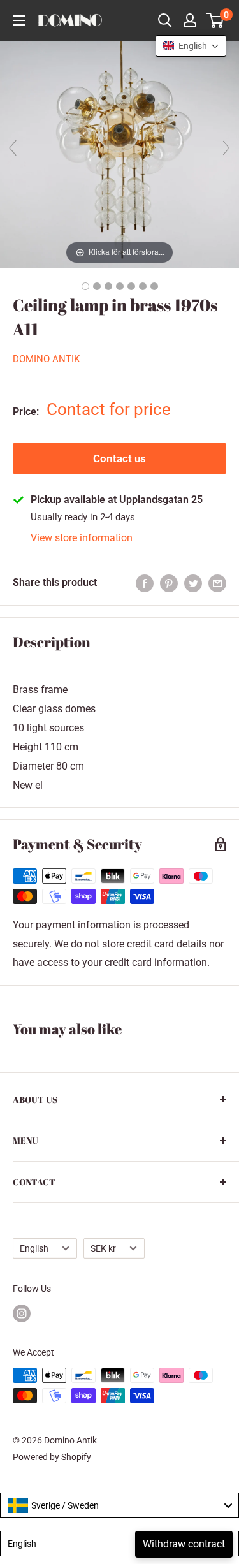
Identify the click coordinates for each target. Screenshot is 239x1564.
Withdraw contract (184, 1544)
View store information (82, 538)
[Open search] (165, 20)
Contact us (119, 458)
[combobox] (119, 1505)
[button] (191, 46)
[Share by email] (217, 582)
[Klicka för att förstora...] (119, 153)
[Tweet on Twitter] (193, 582)
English (34, 1248)
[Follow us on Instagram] (22, 1313)
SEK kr (103, 1248)
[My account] (190, 20)
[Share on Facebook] (145, 582)
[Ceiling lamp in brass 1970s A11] (85, 286)
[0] (216, 20)
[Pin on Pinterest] (169, 582)
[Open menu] (19, 20)
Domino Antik (46, 359)
